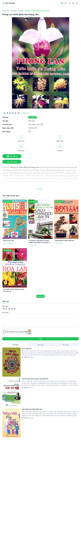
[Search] (65, 3)
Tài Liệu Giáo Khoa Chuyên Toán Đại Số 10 (35, 379)
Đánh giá (5, 306)
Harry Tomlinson (8, 243)
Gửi (40, 339)
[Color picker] (62, 3)
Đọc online (13, 156)
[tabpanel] (40, 392)
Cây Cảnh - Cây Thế (35, 124)
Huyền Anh (32, 245)
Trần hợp (31, 121)
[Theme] (69, 3)
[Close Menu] (77, 3)
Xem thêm (40, 296)
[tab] (15, 344)
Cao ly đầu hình (27, 348)
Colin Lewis (58, 243)
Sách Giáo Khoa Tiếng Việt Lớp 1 (32, 409)
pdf (29, 132)
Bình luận (5, 312)
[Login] (73, 3)
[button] (62, 3)
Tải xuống (13, 162)
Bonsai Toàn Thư (8, 240)
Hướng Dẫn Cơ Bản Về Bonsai (64, 240)
